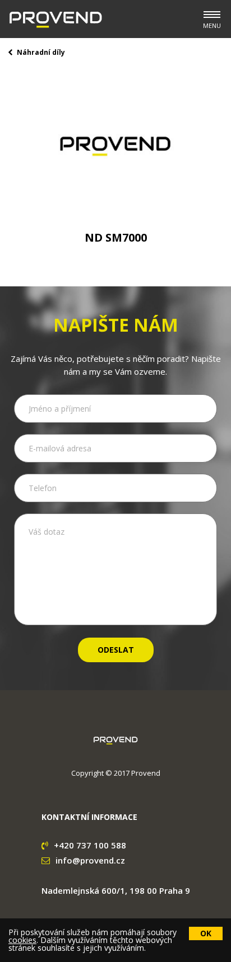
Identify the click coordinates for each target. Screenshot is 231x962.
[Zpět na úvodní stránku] (55, 19)
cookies (22, 940)
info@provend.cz (90, 860)
